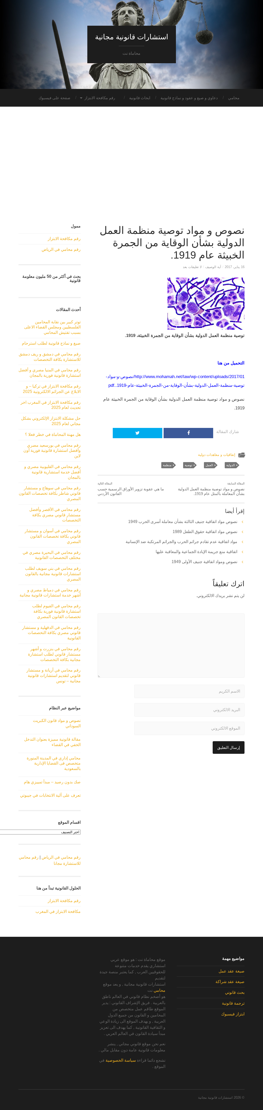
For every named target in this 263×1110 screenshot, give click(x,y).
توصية (188, 465)
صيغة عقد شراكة (230, 981)
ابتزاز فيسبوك (233, 1014)
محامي (233, 98)
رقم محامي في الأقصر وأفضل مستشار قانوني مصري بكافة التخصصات (55, 514)
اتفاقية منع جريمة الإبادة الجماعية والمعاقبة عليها (196, 551)
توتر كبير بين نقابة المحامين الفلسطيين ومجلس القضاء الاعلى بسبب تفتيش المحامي (52, 327)
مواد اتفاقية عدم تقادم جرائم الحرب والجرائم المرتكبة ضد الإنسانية (181, 541)
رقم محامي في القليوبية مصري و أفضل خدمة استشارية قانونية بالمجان (52, 472)
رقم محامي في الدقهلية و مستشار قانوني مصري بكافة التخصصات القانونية (51, 632)
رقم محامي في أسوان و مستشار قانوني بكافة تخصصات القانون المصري (53, 536)
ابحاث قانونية (139, 98)
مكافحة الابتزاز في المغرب (58, 911)
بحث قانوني (235, 992)
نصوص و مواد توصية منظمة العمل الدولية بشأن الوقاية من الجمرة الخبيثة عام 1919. (172, 243)
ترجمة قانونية (233, 1003)
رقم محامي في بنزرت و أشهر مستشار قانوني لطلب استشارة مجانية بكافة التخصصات (54, 654)
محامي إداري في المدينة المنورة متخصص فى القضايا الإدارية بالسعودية (54, 763)
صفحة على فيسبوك (54, 98)
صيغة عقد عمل (232, 971)
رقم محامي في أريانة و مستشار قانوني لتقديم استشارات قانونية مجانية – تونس (53, 675)
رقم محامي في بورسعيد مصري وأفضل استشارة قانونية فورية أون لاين (52, 450)
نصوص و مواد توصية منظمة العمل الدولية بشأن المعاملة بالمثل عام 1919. (211, 489)
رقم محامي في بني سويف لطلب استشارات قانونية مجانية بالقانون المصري (53, 573)
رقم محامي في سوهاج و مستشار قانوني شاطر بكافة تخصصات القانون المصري (50, 493)
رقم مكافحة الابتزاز (99, 98)
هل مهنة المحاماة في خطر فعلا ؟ (53, 434)
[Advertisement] (131, 168)
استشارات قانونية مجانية (131, 37)
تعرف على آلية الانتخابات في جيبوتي (50, 795)
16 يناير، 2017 (235, 267)
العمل (209, 465)
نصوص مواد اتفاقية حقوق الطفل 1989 (205, 531)
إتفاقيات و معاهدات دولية (216, 455)
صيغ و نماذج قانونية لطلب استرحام (51, 343)
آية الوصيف (213, 267)
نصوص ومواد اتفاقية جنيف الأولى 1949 (204, 561)
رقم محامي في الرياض (61, 249)
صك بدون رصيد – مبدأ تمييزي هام (52, 782)
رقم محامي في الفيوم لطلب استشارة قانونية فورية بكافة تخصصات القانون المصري (56, 611)
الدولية (230, 465)
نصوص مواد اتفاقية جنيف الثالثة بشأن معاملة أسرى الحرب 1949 (182, 521)
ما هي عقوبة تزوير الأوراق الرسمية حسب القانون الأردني (131, 489)
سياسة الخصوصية (121, 1060)
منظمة (167, 465)
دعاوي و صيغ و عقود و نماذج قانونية (189, 98)
